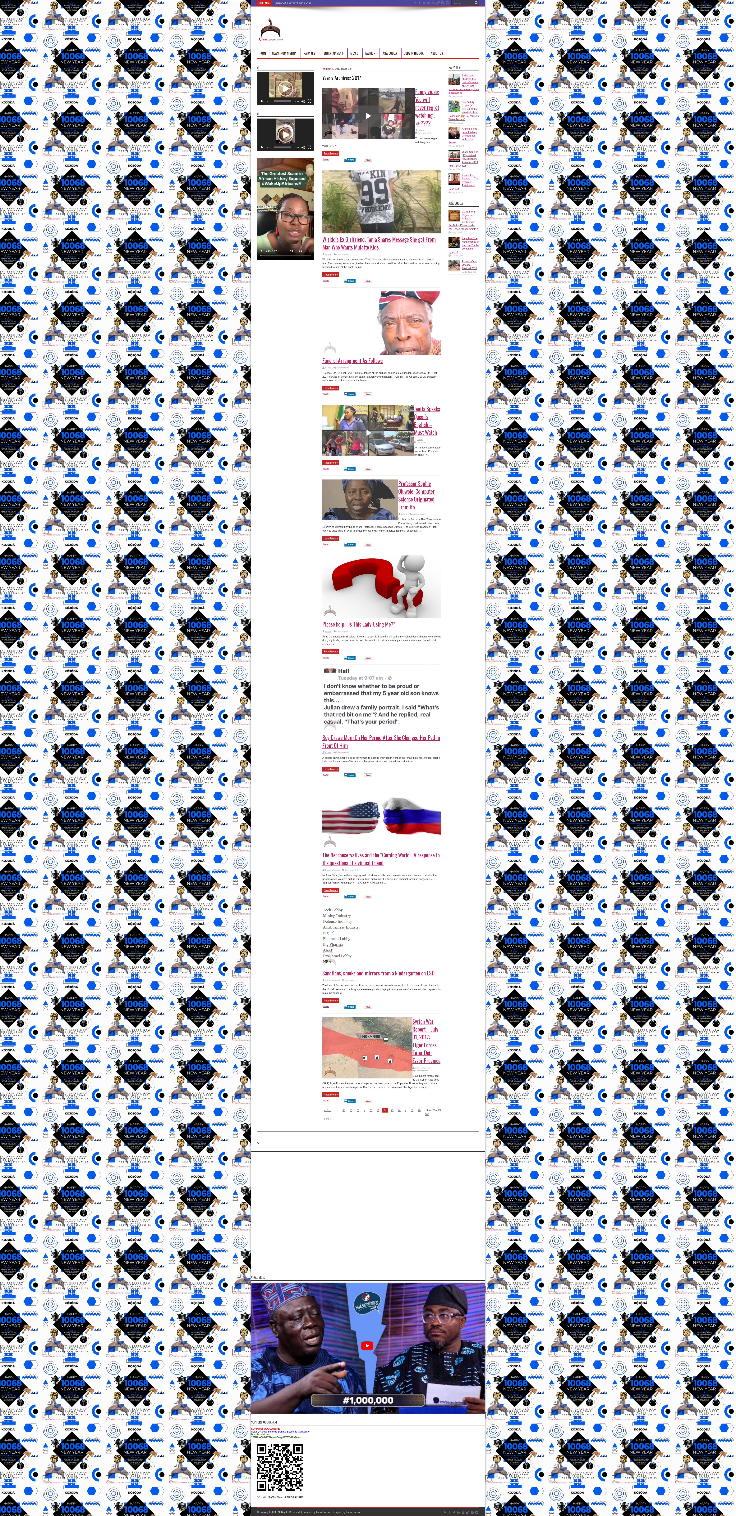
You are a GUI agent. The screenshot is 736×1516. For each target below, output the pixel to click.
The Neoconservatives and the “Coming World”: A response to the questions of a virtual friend (381, 859)
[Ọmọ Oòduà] (270, 38)
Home (263, 53)
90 (419, 1110)
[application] (285, 88)
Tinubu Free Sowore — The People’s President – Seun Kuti (463, 182)
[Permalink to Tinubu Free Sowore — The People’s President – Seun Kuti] (454, 184)
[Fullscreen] (309, 101)
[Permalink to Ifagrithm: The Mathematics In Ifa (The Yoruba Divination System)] (454, 247)
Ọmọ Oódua (323, 1512)
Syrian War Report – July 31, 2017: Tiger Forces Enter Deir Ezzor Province (426, 1040)
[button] (285, 89)
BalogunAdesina (332, 870)
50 (351, 1110)
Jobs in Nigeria (414, 53)
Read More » (331, 153)
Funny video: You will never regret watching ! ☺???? (427, 107)
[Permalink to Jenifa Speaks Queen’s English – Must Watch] (368, 454)
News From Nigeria (284, 53)
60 (358, 1110)
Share (351, 159)
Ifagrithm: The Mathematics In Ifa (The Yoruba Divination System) (464, 245)
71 (378, 1110)
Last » (327, 1119)
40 (344, 1110)
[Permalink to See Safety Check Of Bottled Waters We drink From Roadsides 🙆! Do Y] (454, 111)
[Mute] (303, 101)
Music (354, 53)
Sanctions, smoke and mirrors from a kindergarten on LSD (378, 973)
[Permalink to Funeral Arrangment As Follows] (381, 353)
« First (327, 1110)
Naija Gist (310, 53)
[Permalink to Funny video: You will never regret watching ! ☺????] (368, 138)
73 (392, 1110)
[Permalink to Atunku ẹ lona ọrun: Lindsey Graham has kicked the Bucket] (454, 137)
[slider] (282, 101)
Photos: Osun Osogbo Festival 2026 (292, 3)
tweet (326, 159)
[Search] (476, 3)
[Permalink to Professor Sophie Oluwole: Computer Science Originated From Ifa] (360, 519)
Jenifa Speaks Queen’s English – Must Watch (427, 420)
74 (399, 1110)
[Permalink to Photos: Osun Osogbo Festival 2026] (454, 270)
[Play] (262, 101)
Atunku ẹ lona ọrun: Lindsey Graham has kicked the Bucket (463, 135)
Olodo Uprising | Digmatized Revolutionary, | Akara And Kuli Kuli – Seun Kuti (464, 159)
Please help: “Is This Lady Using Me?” (358, 624)
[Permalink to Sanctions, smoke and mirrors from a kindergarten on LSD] (381, 966)
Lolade (421, 130)
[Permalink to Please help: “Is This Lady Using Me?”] (381, 617)
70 (371, 1110)
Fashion (370, 53)
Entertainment (333, 53)
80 (412, 1110)
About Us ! (437, 53)
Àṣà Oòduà (390, 53)
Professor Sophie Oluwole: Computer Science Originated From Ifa (416, 495)
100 (427, 1114)
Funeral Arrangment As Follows (352, 360)
